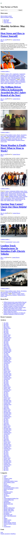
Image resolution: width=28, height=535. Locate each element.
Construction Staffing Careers (16, 191)
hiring (5, 83)
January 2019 (7, 372)
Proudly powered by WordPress (8, 533)
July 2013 (6, 451)
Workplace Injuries (20, 140)
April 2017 (6, 396)
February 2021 (7, 348)
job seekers (14, 139)
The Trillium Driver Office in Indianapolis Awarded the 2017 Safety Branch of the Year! (13, 91)
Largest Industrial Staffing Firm (11, 498)
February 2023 (7, 335)
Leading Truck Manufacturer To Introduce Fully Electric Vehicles (13, 249)
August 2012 (7, 466)
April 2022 (6, 344)
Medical (5, 506)
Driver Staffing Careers (14, 75)
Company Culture (14, 80)
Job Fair (5, 494)
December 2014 (7, 428)
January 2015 (7, 427)
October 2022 (7, 339)
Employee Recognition (6, 139)
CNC (10, 74)
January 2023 (7, 336)
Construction (16, 74)
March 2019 (6, 369)
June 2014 (6, 436)
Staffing (22, 78)
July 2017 (6, 392)
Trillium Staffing (11, 140)
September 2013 (7, 448)
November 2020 (7, 351)
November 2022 (7, 337)
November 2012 (7, 462)
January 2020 (7, 356)
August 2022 (7, 340)
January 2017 (7, 399)
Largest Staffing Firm (9, 499)
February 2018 (7, 387)
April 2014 (6, 439)
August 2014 (7, 434)
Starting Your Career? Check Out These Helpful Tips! (14, 207)
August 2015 (7, 417)
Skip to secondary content (7, 17)
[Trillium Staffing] (14, 3)
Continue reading (5, 71)
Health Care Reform (8, 489)
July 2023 (6, 329)
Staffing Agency (10, 200)
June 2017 (6, 393)
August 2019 (7, 363)
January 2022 (7, 347)
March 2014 (6, 440)
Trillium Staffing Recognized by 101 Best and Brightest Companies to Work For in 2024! (14, 313)
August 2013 (7, 450)
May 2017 (6, 395)
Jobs (6, 78)
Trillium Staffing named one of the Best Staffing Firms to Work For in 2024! (15, 310)
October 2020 (7, 352)
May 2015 (6, 422)
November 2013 (7, 446)
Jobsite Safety (10, 83)
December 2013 (7, 444)
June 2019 (6, 365)
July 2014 (6, 435)
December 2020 (7, 349)
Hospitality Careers (8, 491)
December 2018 (7, 373)
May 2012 (6, 470)
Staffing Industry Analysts (10, 522)
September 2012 (7, 464)
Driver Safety (12, 137)
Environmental (4, 76)
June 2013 (6, 452)
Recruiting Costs (7, 292)
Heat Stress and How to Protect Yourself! (13, 34)
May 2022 (6, 343)
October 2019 (7, 360)
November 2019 (7, 359)
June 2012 (6, 468)
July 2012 (6, 467)
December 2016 (7, 400)
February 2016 (7, 409)
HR (13, 199)
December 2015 (7, 412)
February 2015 (7, 426)
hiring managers (7, 199)
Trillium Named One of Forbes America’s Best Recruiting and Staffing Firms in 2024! (15, 308)
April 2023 (6, 333)
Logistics (18, 293)
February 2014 (7, 442)
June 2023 (6, 331)
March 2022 (6, 345)
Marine (2, 195)
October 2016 (7, 403)
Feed (2, 532)
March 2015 (6, 424)
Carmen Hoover (16, 39)
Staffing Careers (4, 79)
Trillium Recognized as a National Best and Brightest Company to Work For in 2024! (14, 305)
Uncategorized (12, 79)
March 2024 (6, 327)
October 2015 (7, 415)
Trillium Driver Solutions (11, 295)
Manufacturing (7, 502)
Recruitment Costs (16, 292)
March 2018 (6, 385)
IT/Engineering (12, 193)
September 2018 (7, 377)
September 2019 (7, 361)
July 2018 (6, 380)
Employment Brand (20, 197)
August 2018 (7, 379)
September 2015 (7, 416)
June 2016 (6, 405)
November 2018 (7, 375)
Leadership (6, 501)
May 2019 (6, 367)
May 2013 (6, 454)
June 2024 (6, 324)
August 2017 (7, 391)
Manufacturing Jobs (8, 503)
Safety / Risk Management (14, 78)
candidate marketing (13, 196)
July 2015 (6, 419)
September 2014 (7, 432)
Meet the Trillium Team (9, 507)
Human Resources (18, 199)
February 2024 (7, 328)
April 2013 (6, 455)
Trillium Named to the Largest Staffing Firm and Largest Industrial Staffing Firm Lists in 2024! (15, 302)
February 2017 (7, 397)
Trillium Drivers (21, 295)
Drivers (22, 75)
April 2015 (6, 423)
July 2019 (6, 364)
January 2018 (7, 388)
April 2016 (6, 407)
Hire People (6, 20)
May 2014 (6, 438)
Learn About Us (7, 22)
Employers (6, 485)
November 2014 (7, 430)
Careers (7, 74)
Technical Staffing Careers (10, 524)
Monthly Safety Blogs (9, 510)
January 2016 (7, 411)
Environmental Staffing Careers (15, 76)
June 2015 (6, 420)
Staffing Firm (7, 521)
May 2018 (6, 383)
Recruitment (6, 513)
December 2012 (7, 460)
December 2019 (7, 357)
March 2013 (6, 456)
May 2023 (6, 332)
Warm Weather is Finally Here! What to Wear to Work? (13, 148)
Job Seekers (24, 135)
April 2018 (6, 384)
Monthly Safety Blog (9, 509)
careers (7, 80)
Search (2, 10)
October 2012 (7, 463)
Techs (5, 525)
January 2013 (7, 459)
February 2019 (7, 371)
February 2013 (7, 458)
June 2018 (6, 381)
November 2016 (7, 401)
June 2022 (6, 341)
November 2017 (7, 389)
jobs (19, 139)
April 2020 (6, 355)
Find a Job (6, 21)
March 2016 (6, 408)
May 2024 (6, 325)
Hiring (5, 490)
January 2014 (7, 443)
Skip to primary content (6, 16)
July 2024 (6, 323)
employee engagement (10, 82)
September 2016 (7, 404)
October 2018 (7, 376)
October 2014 (7, 431)
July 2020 (6, 353)
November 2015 (7, 413)
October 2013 (7, 447)
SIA (5, 517)
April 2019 (6, 368)
